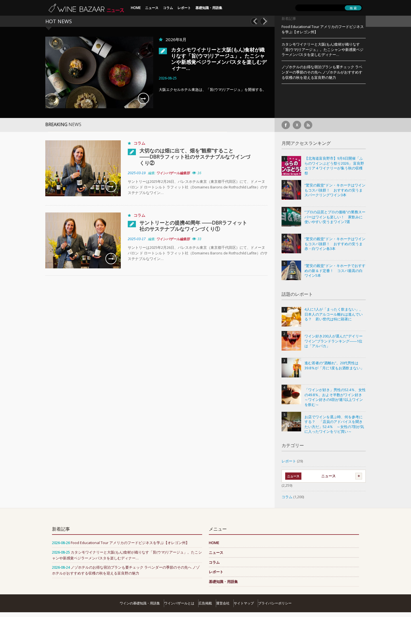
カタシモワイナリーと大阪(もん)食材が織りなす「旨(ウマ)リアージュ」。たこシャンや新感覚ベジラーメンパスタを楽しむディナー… (219, 58)
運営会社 (223, 603)
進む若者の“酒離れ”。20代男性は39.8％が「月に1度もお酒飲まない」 (334, 365)
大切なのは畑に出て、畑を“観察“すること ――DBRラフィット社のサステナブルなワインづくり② (195, 156)
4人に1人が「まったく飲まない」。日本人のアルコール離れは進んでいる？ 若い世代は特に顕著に (333, 314)
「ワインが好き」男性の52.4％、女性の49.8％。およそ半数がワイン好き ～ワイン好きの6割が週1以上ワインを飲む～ (335, 397)
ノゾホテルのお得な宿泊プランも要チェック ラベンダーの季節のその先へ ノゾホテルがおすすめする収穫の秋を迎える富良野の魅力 (322, 72)
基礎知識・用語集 (208, 7)
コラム (168, 7)
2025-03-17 (137, 239)
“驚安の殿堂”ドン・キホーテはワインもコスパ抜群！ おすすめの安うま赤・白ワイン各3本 (334, 244)
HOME (136, 7)
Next (264, 21)
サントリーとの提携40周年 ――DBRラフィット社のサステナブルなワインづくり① (193, 225)
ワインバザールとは (179, 603)
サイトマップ (244, 603)
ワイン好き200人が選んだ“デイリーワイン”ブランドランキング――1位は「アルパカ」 (333, 341)
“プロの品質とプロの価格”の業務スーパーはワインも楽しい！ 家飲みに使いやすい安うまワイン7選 (334, 217)
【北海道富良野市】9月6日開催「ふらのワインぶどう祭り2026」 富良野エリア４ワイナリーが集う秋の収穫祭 (334, 166)
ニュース (152, 7)
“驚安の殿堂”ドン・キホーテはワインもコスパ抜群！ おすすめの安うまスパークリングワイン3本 (334, 190)
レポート (184, 7)
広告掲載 (205, 603)
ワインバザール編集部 (173, 173)
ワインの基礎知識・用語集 (140, 603)
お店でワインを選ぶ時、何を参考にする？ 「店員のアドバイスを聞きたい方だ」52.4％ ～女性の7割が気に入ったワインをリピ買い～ (334, 424)
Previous (254, 21)
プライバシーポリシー (275, 603)
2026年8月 (176, 39)
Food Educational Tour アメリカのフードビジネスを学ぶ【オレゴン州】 (323, 29)
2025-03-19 (137, 173)
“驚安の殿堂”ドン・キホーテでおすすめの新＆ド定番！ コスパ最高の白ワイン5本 (334, 270)
